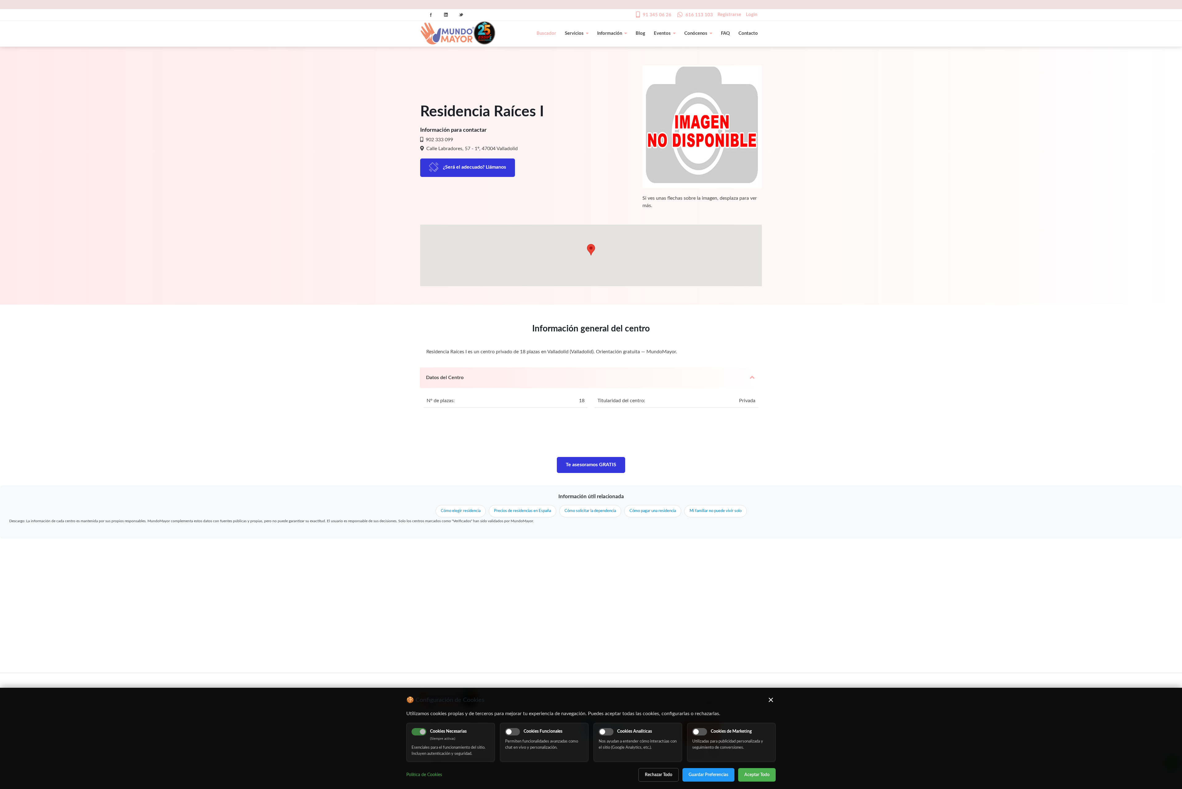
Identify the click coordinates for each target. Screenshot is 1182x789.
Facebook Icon (431, 14)
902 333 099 (438, 139)
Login (751, 14)
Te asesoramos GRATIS (591, 464)
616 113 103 (699, 15)
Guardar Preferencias (708, 775)
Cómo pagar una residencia (652, 511)
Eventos (662, 33)
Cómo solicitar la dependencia (590, 511)
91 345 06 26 (657, 15)
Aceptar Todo (757, 775)
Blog (640, 33)
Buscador (546, 33)
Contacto (748, 33)
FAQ (725, 33)
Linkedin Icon (446, 14)
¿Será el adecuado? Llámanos (474, 167)
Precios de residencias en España (522, 511)
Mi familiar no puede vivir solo (716, 511)
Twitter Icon (461, 14)
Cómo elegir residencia (460, 511)
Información (609, 33)
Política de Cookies (424, 775)
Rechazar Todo (658, 775)
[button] (591, 249)
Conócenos (695, 33)
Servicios (574, 33)
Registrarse (729, 14)
